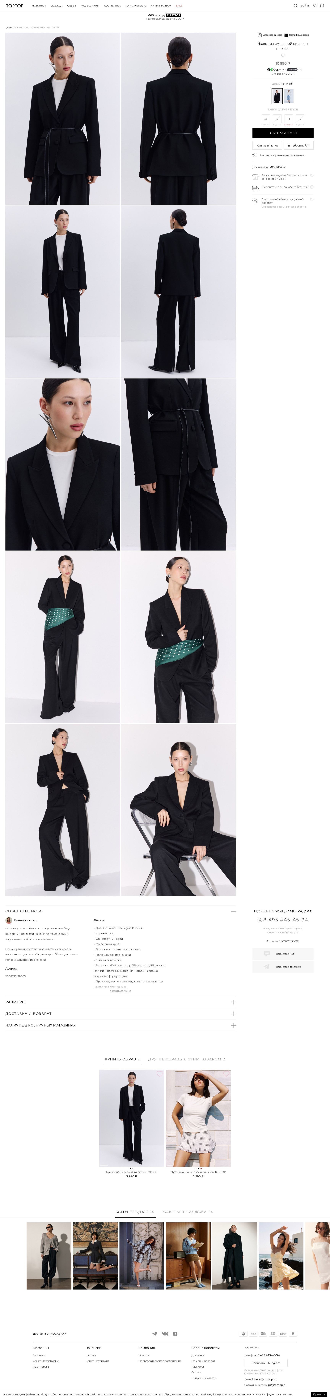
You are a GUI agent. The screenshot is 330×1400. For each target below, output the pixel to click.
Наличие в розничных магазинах (283, 155)
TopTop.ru (14, 5)
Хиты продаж (161, 5)
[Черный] (277, 96)
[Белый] (288, 96)
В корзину (280, 133)
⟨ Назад (10, 27)
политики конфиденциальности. (270, 1394)
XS (266, 118)
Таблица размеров (283, 109)
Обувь (71, 5)
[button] (120, 911)
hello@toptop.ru (265, 1379)
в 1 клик (267, 145)
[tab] (122, 1061)
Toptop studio (135, 5)
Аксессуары (90, 5)
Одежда (56, 5)
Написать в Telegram (266, 1363)
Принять (319, 1394)
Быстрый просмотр (49, 1281)
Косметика (112, 5)
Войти (305, 5)
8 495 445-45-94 (269, 1355)
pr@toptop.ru (277, 1385)
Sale (179, 5)
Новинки (39, 5)
